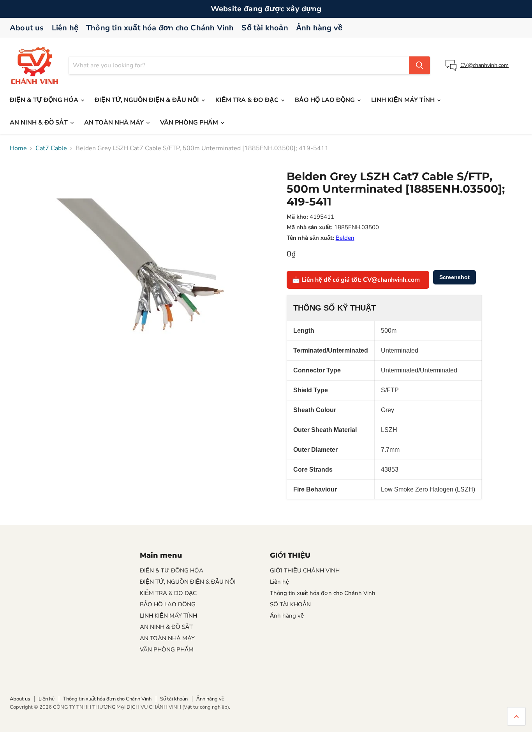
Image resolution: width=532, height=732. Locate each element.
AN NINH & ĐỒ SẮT (39, 122)
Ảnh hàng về (319, 27)
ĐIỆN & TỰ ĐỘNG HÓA (45, 100)
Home (18, 148)
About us (27, 27)
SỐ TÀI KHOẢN (290, 604)
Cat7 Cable (51, 148)
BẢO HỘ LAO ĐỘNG (325, 100)
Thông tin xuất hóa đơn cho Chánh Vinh (160, 27)
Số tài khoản (264, 27)
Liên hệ (65, 27)
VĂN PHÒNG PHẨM (190, 122)
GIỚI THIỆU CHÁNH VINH (305, 570)
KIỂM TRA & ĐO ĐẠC (247, 100)
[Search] (419, 65)
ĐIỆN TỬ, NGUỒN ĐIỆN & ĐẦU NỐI (148, 100)
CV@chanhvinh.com (484, 65)
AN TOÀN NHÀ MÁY (114, 122)
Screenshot (454, 277)
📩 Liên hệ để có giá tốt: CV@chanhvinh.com (356, 280)
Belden (345, 238)
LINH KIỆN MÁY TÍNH (403, 100)
